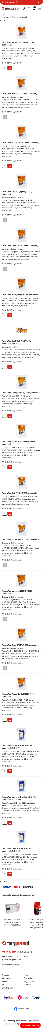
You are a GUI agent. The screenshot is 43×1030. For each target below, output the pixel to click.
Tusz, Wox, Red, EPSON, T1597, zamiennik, (19, 493)
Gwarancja (28, 978)
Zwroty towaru (7, 988)
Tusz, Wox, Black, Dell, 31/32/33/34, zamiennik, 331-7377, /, (17, 342)
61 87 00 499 (9, 2)
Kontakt (5, 981)
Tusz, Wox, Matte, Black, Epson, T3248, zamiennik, (18, 43)
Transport (27, 984)
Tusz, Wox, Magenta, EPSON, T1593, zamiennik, (17, 592)
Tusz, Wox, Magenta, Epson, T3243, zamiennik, (17, 192)
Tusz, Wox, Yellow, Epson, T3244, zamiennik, (20, 142)
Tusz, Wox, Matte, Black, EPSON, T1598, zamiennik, (18, 442)
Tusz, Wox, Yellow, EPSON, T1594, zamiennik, (20, 539)
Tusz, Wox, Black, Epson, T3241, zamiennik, (20, 294)
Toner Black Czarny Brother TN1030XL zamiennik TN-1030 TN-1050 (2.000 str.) (12, 922)
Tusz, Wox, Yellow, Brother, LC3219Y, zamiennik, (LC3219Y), (17, 746)
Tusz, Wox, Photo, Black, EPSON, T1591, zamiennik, (18, 695)
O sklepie (5, 975)
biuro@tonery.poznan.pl (11, 964)
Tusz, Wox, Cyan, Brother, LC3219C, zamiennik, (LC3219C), (17, 849)
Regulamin (6, 978)
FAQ (3, 984)
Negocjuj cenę (29, 981)
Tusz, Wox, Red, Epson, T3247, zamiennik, (19, 93)
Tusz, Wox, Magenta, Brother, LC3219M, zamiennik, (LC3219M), (19, 798)
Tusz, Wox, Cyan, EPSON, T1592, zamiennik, (20, 645)
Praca (26, 975)
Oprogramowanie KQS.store (14, 1024)
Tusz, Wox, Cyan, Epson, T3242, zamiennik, (20, 245)
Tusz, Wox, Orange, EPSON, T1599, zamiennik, (21, 392)
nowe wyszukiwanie (20, 17)
